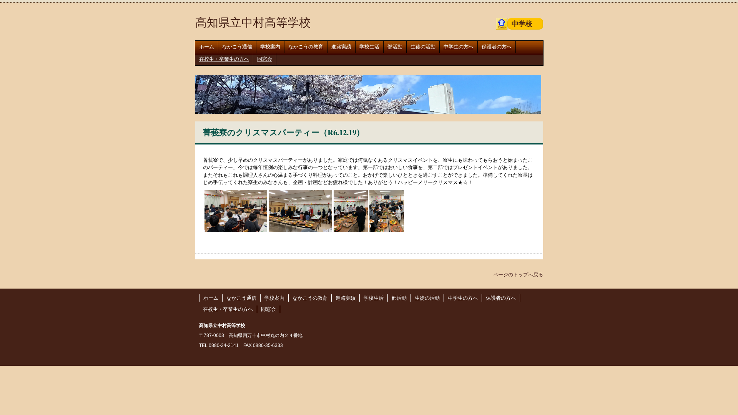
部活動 (394, 47)
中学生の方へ (459, 47)
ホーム (206, 47)
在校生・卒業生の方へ (224, 59)
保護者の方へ (497, 47)
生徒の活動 (423, 47)
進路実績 (341, 47)
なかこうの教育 (305, 47)
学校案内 (270, 47)
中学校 (522, 23)
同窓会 (264, 59)
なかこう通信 (237, 47)
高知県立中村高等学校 (253, 22)
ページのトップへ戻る (521, 274)
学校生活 (369, 47)
